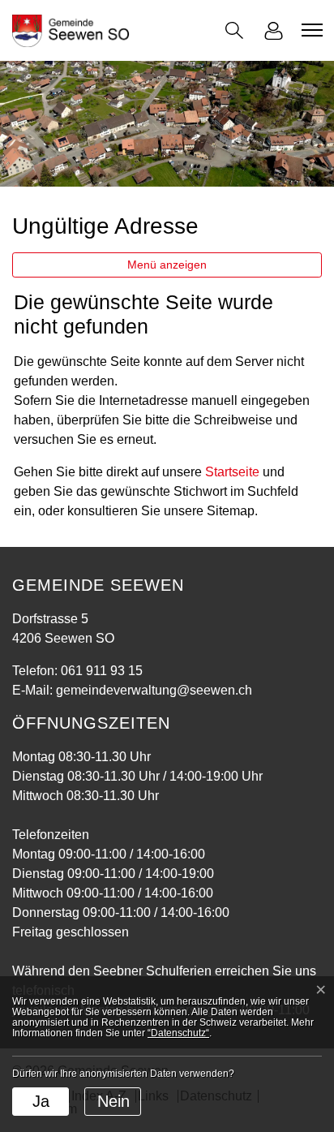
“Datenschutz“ (178, 1033)
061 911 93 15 (102, 671)
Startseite (232, 472)
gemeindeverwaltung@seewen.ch (154, 690)
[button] (234, 30)
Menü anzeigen (167, 264)
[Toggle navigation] (310, 30)
